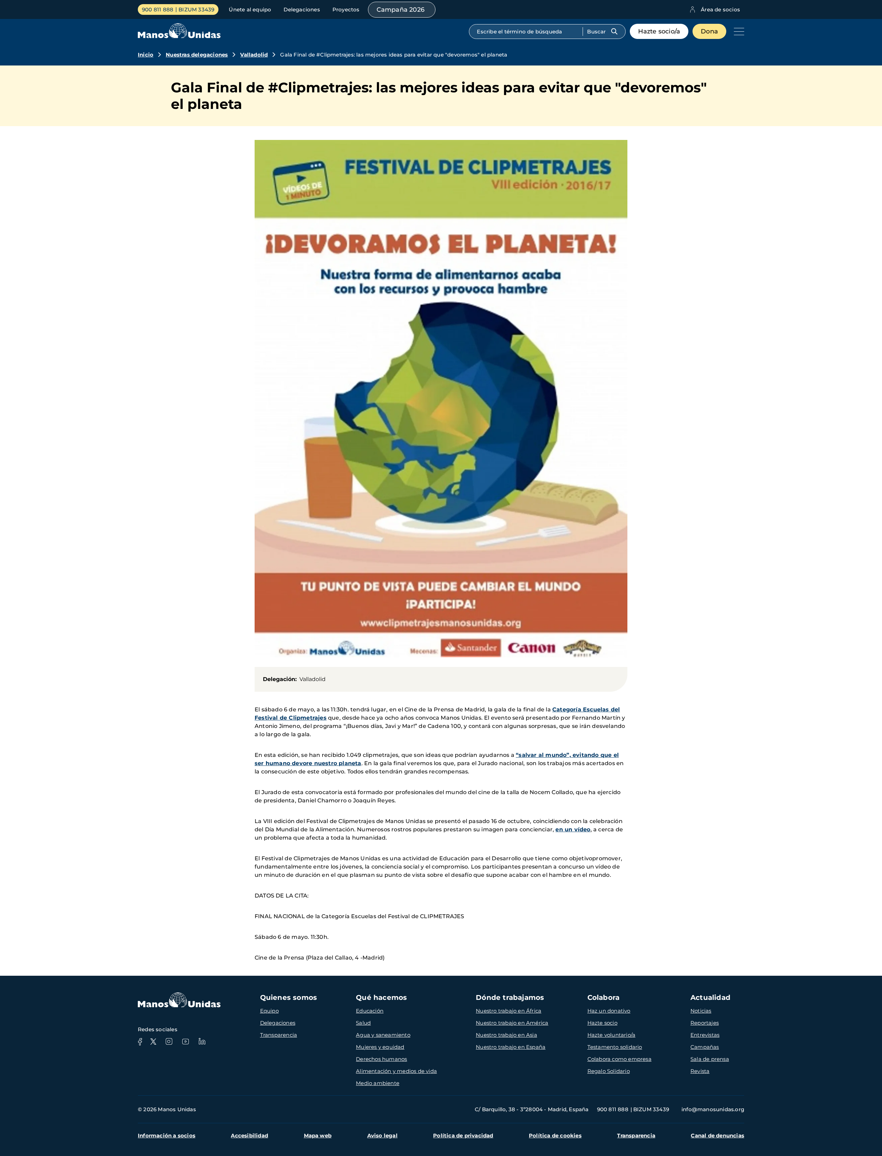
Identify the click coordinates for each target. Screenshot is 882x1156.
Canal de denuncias (717, 1135)
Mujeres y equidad (380, 1047)
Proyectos (346, 9)
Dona (709, 31)
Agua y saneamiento (383, 1035)
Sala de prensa (709, 1059)
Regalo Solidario (608, 1071)
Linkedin (202, 1041)
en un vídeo (572, 829)
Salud (363, 1023)
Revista (699, 1071)
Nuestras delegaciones (197, 54)
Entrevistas (704, 1035)
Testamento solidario (614, 1047)
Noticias (700, 1010)
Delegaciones (302, 9)
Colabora (603, 997)
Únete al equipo (250, 9)
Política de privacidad (463, 1135)
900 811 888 (157, 9)
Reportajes (704, 1023)
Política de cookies (555, 1135)
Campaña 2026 (400, 9)
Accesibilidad (249, 1135)
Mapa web (318, 1135)
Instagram (169, 1041)
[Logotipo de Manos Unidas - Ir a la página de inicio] (179, 36)
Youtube (185, 1041)
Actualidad (710, 997)
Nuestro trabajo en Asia (506, 1035)
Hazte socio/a (659, 31)
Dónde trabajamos (510, 997)
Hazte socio (602, 1023)
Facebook (140, 1041)
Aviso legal (382, 1135)
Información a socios (166, 1135)
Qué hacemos (381, 997)
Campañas (704, 1047)
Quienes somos (288, 997)
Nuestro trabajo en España (510, 1047)
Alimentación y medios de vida (396, 1071)
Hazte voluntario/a (611, 1035)
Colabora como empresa (619, 1059)
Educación (369, 1010)
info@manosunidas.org (712, 1109)
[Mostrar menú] (737, 31)
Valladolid (254, 54)
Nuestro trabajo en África (508, 1010)
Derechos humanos (381, 1059)
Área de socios (720, 9)
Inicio (145, 54)
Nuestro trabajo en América (512, 1023)
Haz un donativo (608, 1010)
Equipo (269, 1010)
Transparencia (278, 1035)
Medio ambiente (377, 1083)
